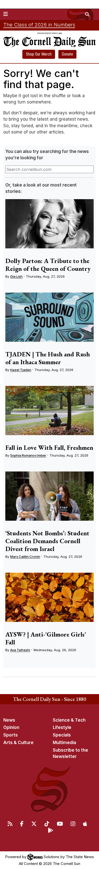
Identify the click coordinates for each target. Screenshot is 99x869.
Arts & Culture (18, 742)
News (9, 720)
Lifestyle (62, 727)
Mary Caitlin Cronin (25, 557)
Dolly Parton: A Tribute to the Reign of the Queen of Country (48, 265)
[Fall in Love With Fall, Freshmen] (49, 410)
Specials (62, 735)
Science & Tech (69, 720)
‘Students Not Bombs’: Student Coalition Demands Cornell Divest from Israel (47, 541)
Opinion (11, 727)
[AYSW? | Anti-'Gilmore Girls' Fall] (49, 597)
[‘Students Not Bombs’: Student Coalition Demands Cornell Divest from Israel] (49, 496)
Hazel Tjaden (20, 370)
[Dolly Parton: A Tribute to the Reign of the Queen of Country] (49, 224)
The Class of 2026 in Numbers (39, 25)
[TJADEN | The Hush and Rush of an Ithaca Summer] (49, 317)
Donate (67, 54)
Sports (10, 735)
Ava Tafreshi (20, 650)
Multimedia (64, 742)
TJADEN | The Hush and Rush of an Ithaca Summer (47, 358)
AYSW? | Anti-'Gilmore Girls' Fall (45, 638)
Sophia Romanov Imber (28, 455)
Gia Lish (16, 276)
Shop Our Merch (39, 54)
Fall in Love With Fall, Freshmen (49, 447)
